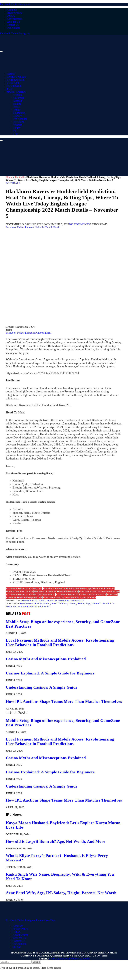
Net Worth (18, 121)
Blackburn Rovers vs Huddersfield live (99, 591)
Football (14, 86)
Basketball (18, 97)
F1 (14, 130)
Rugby (16, 127)
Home (11, 74)
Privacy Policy (14, 12)
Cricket (13, 83)
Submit (36, 962)
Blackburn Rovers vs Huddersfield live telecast (30, 594)
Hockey (17, 115)
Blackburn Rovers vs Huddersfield (24, 588)
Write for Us (13, 21)
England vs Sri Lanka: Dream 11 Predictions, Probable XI (53, 600)
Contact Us (12, 24)
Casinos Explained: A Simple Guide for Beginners (50, 673)
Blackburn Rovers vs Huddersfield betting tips (67, 588)
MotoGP (17, 100)
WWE (16, 106)
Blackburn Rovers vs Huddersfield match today (81, 594)
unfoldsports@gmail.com (69, 958)
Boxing (17, 103)
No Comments (79, 224)
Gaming (17, 94)
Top (9, 89)
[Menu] (1, 51)
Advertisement (14, 18)
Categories (16, 80)
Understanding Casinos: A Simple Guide (42, 687)
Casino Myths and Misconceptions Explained (46, 659)
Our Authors (13, 27)
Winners (17, 124)
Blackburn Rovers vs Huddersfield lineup (56, 591)
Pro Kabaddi (20, 118)
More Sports (16, 92)
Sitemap (16, 946)
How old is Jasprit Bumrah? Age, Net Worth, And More (55, 841)
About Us (12, 9)
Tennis (16, 109)
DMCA (11, 15)
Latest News (16, 77)
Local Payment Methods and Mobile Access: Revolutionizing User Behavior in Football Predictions (60, 642)
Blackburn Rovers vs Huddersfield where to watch (69, 597)
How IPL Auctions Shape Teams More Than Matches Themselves (64, 701)
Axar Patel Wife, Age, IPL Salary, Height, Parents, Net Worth (61, 893)
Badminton (19, 112)
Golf (15, 133)
